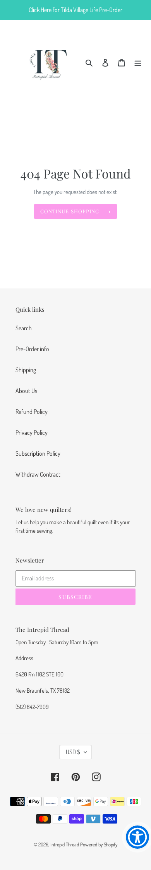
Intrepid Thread (64, 844)
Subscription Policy (37, 453)
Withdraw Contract (37, 474)
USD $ (73, 752)
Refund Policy (31, 411)
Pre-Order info (32, 349)
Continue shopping (69, 211)
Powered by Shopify (98, 844)
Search (23, 328)
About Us (26, 391)
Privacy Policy (31, 432)
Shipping (25, 370)
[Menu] (138, 61)
